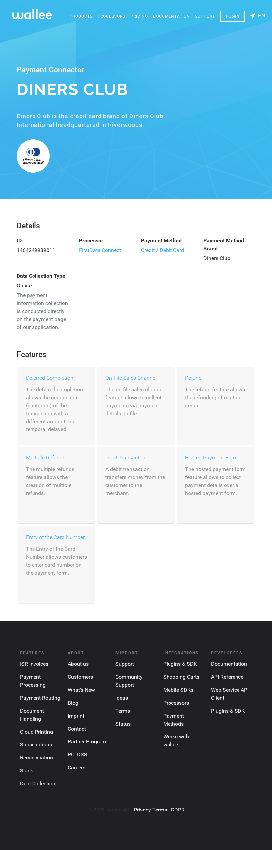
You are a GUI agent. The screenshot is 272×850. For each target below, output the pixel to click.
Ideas (121, 698)
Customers (80, 677)
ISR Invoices (34, 664)
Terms (122, 711)
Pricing (139, 16)
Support (205, 16)
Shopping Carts (181, 677)
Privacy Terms (150, 810)
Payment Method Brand (223, 244)
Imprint (76, 716)
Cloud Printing (36, 732)
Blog (73, 703)
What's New (81, 690)
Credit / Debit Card (162, 250)
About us (78, 664)
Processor (91, 240)
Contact (77, 729)
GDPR (178, 810)
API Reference (227, 677)
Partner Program (87, 741)
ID (19, 240)
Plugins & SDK (180, 664)
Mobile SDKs (178, 690)
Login (232, 16)
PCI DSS (77, 754)
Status (123, 724)
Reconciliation (36, 757)
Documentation (171, 16)
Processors (111, 16)
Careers (76, 767)
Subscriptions (36, 744)
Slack (26, 770)
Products (81, 16)
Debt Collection (37, 783)
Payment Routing (40, 698)
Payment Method (161, 240)
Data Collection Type (41, 276)
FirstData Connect (100, 250)
